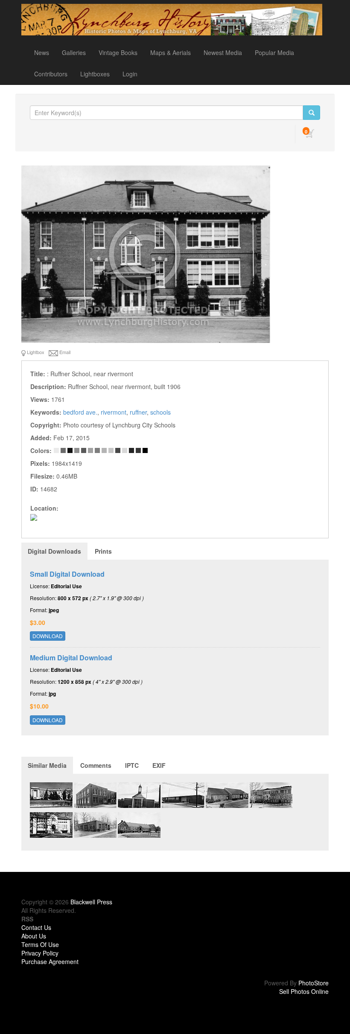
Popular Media (274, 52)
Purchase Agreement (50, 961)
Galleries (74, 52)
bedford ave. (80, 412)
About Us (33, 936)
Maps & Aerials (170, 52)
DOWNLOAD (47, 635)
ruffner (138, 412)
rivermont (113, 412)
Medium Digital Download (71, 657)
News (41, 52)
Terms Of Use (40, 944)
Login (129, 74)
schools (160, 412)
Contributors (50, 74)
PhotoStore (313, 983)
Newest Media (223, 52)
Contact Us (36, 927)
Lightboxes (95, 74)
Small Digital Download (67, 574)
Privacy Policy (39, 953)
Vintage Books (118, 52)
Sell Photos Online (304, 991)
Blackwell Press (91, 901)
